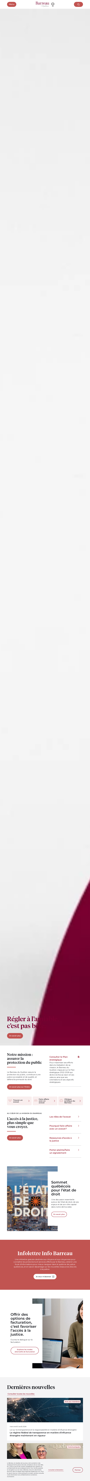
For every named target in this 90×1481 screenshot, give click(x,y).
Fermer (78, 1470)
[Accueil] (45, 4)
